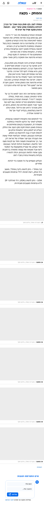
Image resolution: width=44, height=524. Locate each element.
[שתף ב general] (4, 3)
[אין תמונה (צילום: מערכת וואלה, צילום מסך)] (22, 246)
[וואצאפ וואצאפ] (8, 3)
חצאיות (39, 467)
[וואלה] (22, 3)
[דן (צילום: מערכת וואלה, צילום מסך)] (22, 206)
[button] (34, 3)
